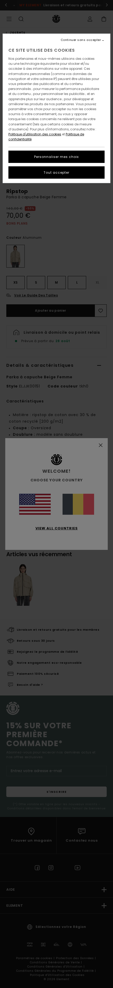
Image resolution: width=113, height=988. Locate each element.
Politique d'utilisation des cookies (34, 134)
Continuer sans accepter (81, 40)
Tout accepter (56, 172)
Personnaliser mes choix (56, 157)
